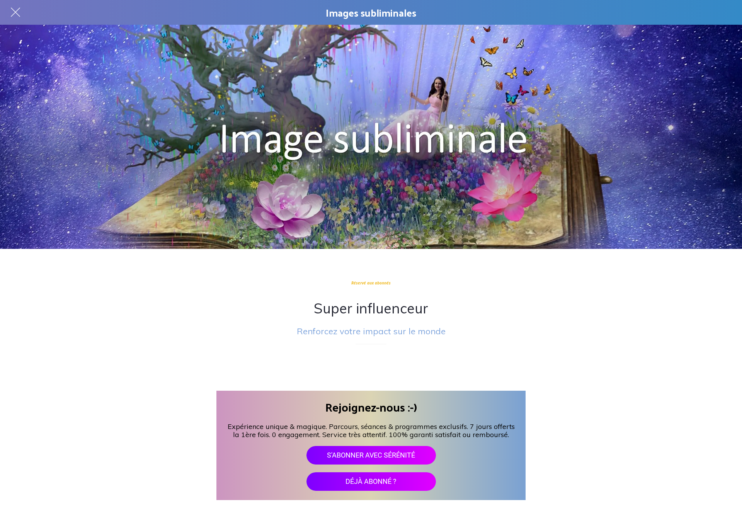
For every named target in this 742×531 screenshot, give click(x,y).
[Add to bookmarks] (371, 367)
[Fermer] (15, 12)
